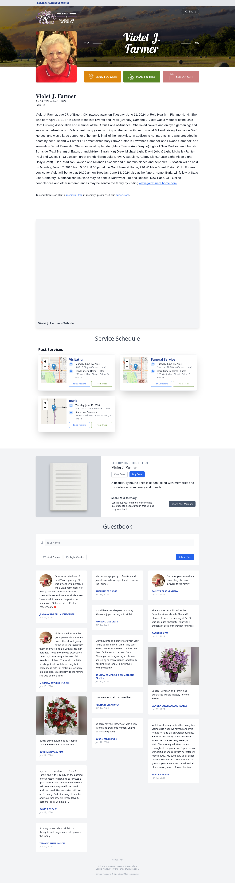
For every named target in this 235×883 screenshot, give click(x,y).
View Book (119, 474)
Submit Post (185, 557)
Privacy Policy (108, 868)
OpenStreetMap (121, 874)
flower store (122, 195)
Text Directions (79, 383)
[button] (54, 366)
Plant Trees (102, 383)
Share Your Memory (182, 503)
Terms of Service (126, 868)
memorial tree (74, 195)
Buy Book (137, 474)
